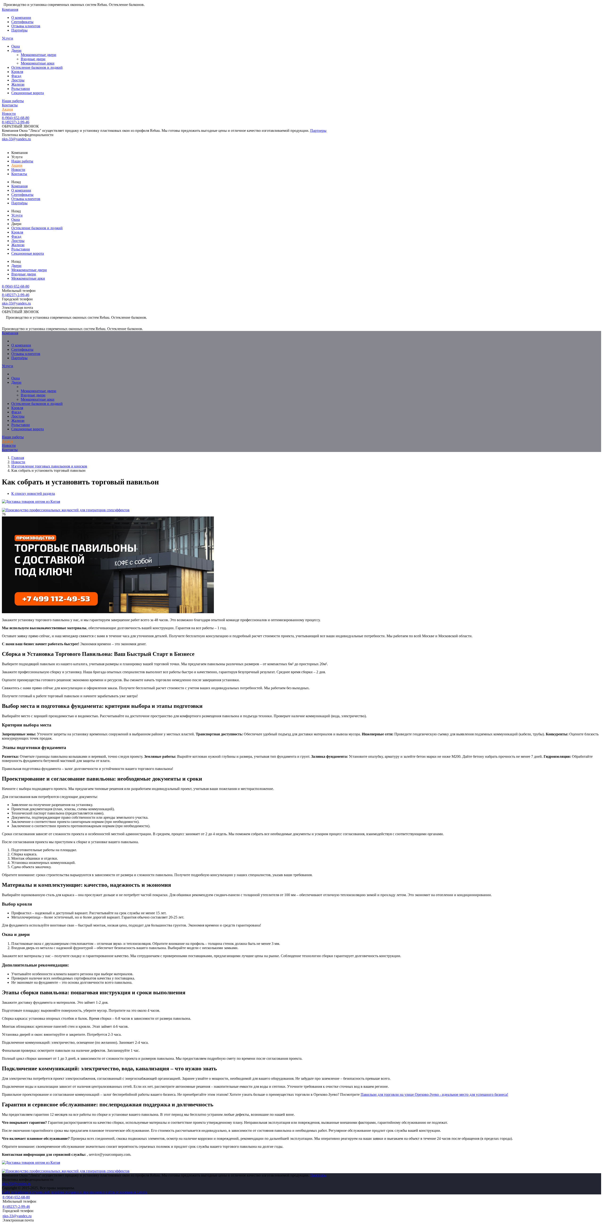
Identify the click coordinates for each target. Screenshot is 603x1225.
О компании (21, 18)
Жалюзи (17, 84)
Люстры (17, 80)
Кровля (17, 72)
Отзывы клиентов (25, 26)
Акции (7, 109)
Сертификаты (22, 22)
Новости (9, 114)
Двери (16, 50)
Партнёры (19, 30)
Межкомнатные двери (38, 55)
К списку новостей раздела (33, 494)
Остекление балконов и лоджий (37, 67)
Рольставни (20, 89)
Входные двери (33, 59)
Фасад (16, 76)
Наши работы (13, 101)
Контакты (10, 105)
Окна (15, 46)
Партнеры (318, 131)
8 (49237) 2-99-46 (15, 122)
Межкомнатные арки (37, 63)
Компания (10, 10)
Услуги (7, 38)
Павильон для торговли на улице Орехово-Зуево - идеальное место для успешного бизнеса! (434, 1094)
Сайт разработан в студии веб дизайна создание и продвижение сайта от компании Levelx (74, 1192)
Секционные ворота (27, 93)
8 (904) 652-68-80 (15, 118)
